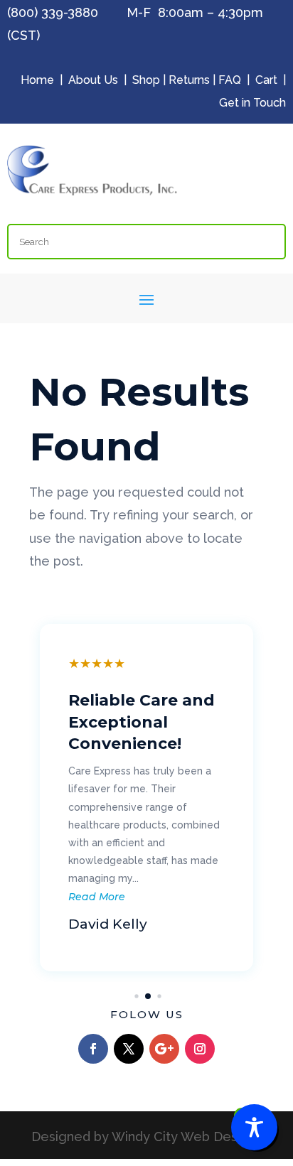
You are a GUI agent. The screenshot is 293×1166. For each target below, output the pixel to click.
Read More (90, 896)
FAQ (229, 80)
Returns (189, 80)
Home (37, 80)
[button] (134, 996)
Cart (266, 80)
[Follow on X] (129, 1049)
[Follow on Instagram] (200, 1049)
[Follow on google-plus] (164, 1049)
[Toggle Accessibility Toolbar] (254, 1127)
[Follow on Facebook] (93, 1049)
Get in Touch (252, 102)
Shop (146, 80)
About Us (93, 80)
